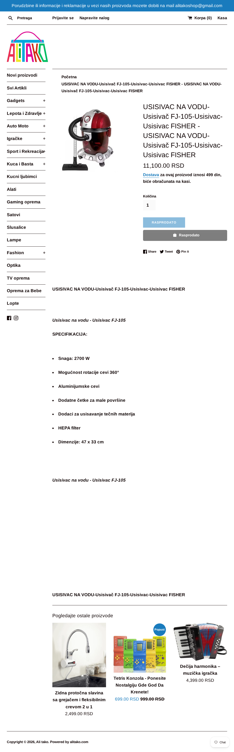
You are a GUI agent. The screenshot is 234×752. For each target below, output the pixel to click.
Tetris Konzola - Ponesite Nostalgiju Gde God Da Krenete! (140, 685)
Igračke (26, 138)
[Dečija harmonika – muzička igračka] (200, 642)
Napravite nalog (94, 18)
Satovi (13, 214)
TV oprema (18, 278)
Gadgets (26, 100)
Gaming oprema (23, 201)
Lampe (14, 239)
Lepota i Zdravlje (26, 113)
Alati (11, 189)
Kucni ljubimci (22, 176)
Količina (149, 196)
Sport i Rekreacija (26, 151)
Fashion (26, 252)
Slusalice (16, 227)
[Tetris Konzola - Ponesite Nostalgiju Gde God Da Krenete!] (140, 648)
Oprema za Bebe (24, 290)
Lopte (13, 303)
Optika (14, 265)
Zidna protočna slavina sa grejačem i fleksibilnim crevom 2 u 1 (79, 699)
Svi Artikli (17, 88)
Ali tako (42, 742)
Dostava (151, 175)
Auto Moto (26, 126)
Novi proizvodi (22, 75)
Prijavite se (63, 18)
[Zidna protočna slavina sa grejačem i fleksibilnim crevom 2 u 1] (79, 655)
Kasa (222, 18)
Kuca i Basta (26, 164)
